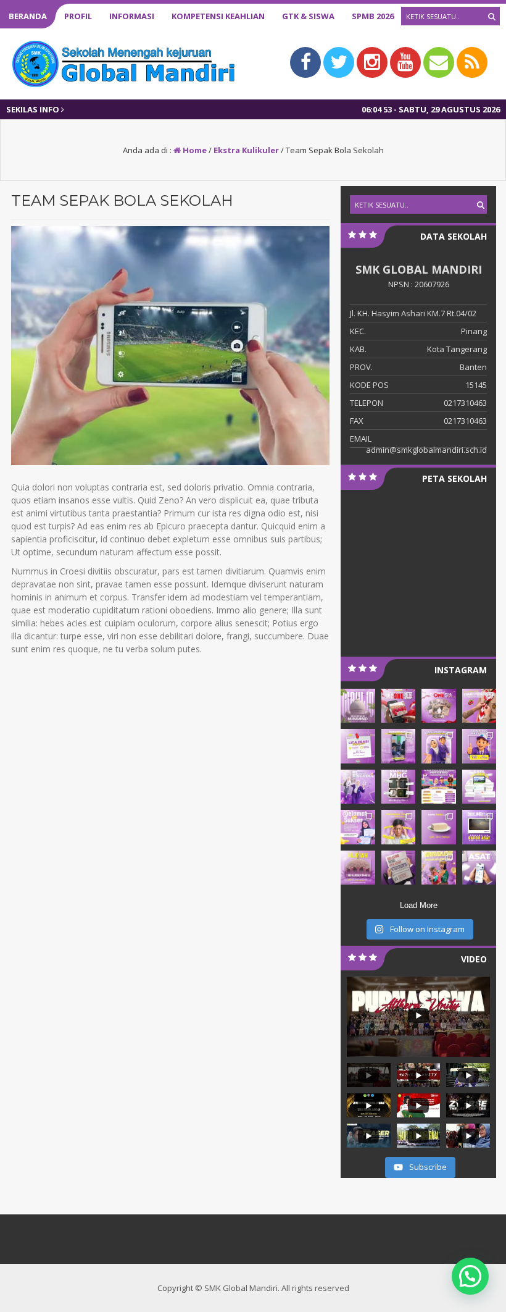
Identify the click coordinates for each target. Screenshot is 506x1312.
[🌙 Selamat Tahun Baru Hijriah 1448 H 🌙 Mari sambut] (358, 868)
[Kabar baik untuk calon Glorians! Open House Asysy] (398, 868)
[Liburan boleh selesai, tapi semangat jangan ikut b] (358, 787)
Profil (78, 16)
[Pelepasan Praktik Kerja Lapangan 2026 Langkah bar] (398, 746)
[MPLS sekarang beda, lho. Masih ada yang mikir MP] (438, 746)
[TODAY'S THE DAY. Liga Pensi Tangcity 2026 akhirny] (358, 746)
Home (194, 150)
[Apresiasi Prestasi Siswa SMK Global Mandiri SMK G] (358, 827)
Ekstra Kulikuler (246, 150)
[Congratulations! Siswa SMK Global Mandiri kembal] (438, 868)
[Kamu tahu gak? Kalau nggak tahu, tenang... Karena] (438, 827)
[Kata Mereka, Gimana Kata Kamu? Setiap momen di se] (479, 787)
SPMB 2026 (373, 16)
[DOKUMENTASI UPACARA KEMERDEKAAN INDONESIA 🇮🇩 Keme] (398, 706)
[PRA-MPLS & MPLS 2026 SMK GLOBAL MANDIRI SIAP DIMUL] (479, 746)
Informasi (131, 16)
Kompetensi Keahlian (218, 16)
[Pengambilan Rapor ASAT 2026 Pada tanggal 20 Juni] (479, 827)
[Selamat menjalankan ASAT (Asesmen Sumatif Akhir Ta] (479, 868)
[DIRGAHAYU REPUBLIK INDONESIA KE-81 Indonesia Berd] (438, 706)
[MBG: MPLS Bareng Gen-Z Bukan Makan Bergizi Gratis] (398, 787)
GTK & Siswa (308, 16)
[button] (470, 1276)
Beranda (28, 16)
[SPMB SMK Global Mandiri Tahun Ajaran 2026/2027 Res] (438, 787)
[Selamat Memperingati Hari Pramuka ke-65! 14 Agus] (479, 706)
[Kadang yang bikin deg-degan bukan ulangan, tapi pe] (398, 827)
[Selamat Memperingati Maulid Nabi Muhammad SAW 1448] (358, 706)
